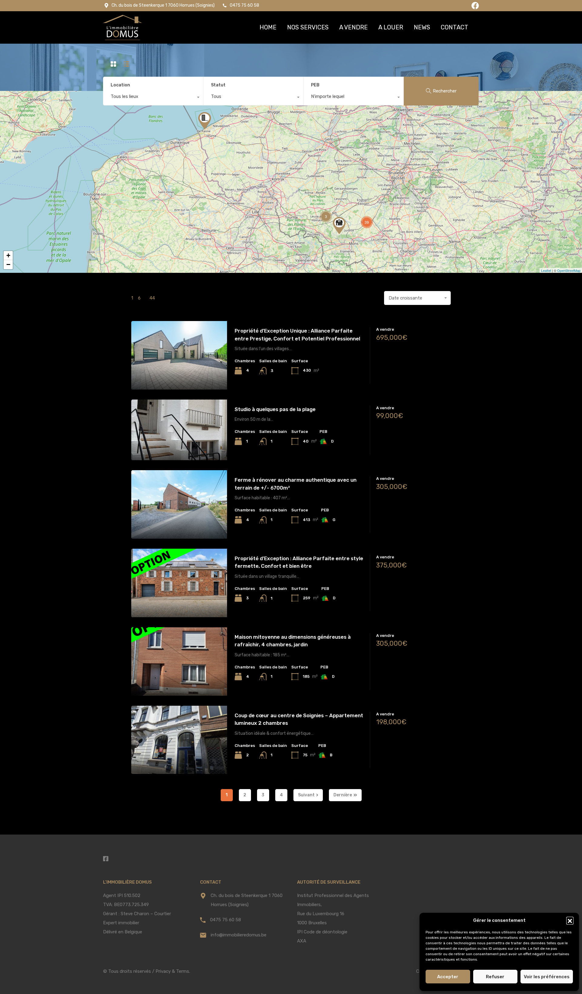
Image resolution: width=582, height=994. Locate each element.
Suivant (306, 795)
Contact (454, 27)
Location (120, 85)
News (422, 27)
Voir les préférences (547, 976)
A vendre (353, 27)
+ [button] (8, 255)
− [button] (8, 264)
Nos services (308, 27)
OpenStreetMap (568, 270)
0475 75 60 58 (225, 919)
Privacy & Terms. (173, 971)
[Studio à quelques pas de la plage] (204, 120)
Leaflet (546, 270)
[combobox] (153, 98)
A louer (390, 27)
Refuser (495, 976)
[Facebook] (475, 5)
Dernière (342, 795)
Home (267, 27)
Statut (218, 85)
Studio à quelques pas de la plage (275, 409)
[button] (570, 920)
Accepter (447, 976)
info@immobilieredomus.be (238, 935)
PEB (315, 85)
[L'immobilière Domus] (122, 27)
